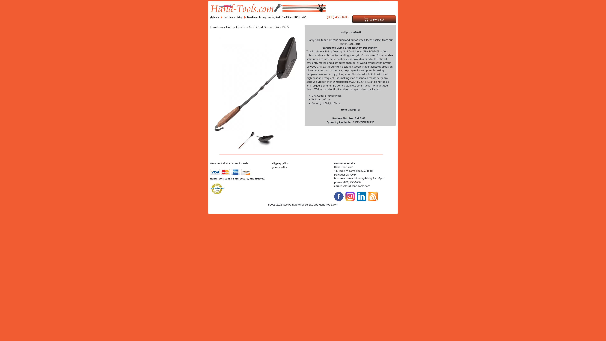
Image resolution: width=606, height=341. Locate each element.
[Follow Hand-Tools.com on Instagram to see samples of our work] (350, 196)
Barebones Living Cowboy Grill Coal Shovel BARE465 (276, 17)
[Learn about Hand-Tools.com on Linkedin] (361, 196)
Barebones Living (233, 17)
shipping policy (280, 163)
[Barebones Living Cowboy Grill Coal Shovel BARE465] (255, 84)
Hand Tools (354, 43)
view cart (376, 19)
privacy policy (279, 167)
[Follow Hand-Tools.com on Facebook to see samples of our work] (339, 196)
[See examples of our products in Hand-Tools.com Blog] (373, 196)
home (216, 17)
